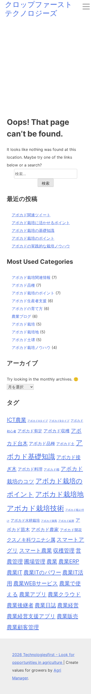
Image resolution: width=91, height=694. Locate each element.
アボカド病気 (49, 520)
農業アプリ (33, 594)
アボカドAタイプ (37, 420)
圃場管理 (34, 561)
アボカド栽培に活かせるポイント (41, 222)
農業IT (14, 572)
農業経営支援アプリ (31, 616)
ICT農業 (16, 419)
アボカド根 (51, 469)
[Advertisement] (45, 65)
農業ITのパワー (42, 572)
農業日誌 (45, 605)
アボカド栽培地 (25, 331)
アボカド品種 (23, 285)
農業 (52, 561)
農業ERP (68, 561)
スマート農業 (35, 550)
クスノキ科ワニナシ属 (31, 540)
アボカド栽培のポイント (33, 238)
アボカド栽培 (23, 324)
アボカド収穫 (56, 430)
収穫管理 (63, 550)
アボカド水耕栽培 (25, 520)
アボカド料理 (30, 469)
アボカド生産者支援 (29, 300)
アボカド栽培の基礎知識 (33, 230)
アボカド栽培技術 (35, 508)
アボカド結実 (66, 520)
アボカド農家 (45, 529)
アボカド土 (65, 443)
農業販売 (67, 616)
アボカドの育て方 (27, 308)
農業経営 (68, 605)
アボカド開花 (71, 530)
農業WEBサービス (35, 583)
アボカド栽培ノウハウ (31, 347)
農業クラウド (64, 594)
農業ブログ (21, 316)
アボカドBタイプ (59, 420)
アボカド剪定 (29, 431)
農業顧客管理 (23, 627)
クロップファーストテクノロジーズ (38, 9)
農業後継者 (20, 605)
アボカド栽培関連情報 (31, 277)
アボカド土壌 (23, 339)
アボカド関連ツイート (31, 214)
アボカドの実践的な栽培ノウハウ (41, 246)
